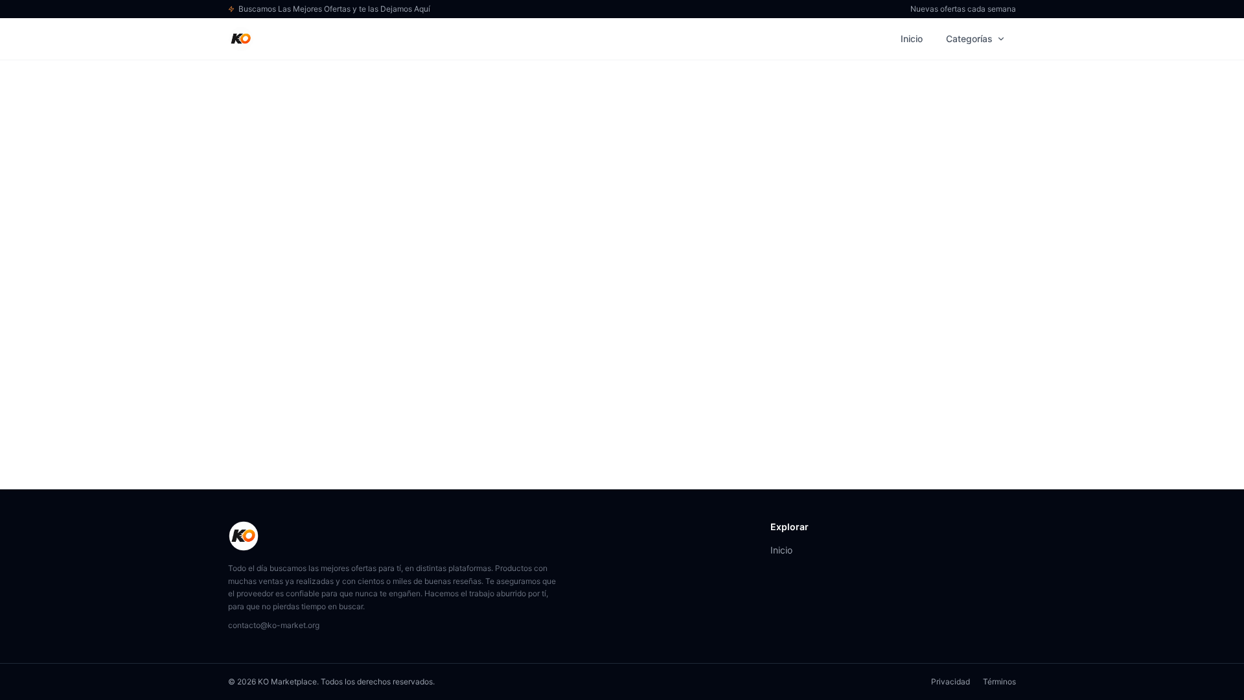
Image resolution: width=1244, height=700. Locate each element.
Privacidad (950, 681)
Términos (999, 681)
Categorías (969, 38)
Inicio (912, 38)
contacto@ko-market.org (273, 625)
